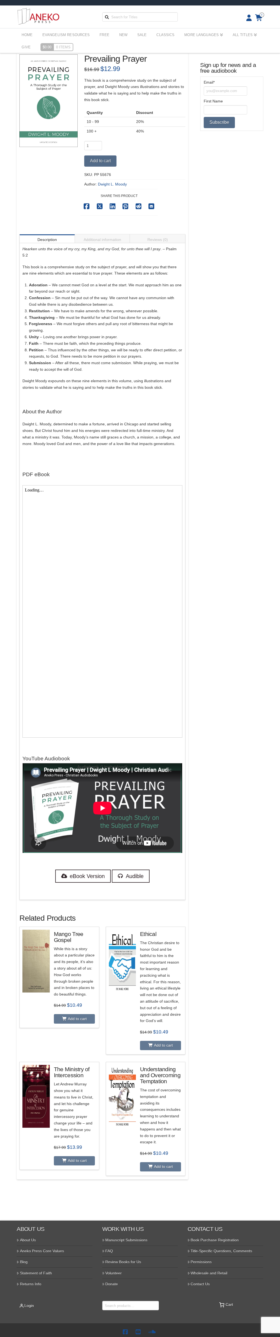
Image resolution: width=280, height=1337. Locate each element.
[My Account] (247, 18)
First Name (213, 101)
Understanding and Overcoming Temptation (160, 1075)
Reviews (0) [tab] (157, 239)
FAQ (109, 1251)
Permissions (201, 1262)
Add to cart (100, 160)
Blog (24, 1262)
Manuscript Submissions (126, 1240)
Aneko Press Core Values (42, 1251)
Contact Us (200, 1284)
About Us (28, 1240)
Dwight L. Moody (112, 184)
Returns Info (30, 1284)
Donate (111, 1284)
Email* (209, 82)
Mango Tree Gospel (68, 937)
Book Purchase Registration (215, 1240)
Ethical (148, 934)
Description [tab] (47, 239)
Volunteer (113, 1273)
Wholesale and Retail (209, 1273)
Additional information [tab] (102, 239)
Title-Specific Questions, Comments (221, 1251)
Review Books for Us (123, 1262)
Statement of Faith (36, 1273)
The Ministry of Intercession (72, 1072)
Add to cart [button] (77, 1019)
